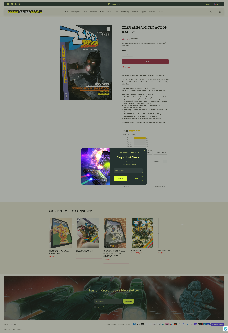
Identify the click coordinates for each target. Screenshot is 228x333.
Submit (120, 178)
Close (136, 178)
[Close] (144, 150)
